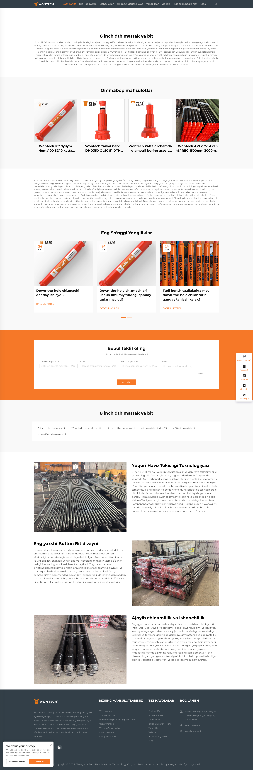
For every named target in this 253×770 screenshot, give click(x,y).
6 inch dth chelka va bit (52, 428)
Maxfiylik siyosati (189, 764)
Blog (203, 4)
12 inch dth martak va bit (86, 428)
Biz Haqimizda (88, 4)
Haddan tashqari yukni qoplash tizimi (117, 719)
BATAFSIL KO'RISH (45, 304)
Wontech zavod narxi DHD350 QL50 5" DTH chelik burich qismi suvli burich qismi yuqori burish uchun (103, 148)
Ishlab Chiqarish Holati (129, 4)
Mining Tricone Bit (108, 736)
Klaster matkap (106, 724)
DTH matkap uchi (107, 715)
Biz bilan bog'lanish (186, 4)
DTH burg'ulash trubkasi (111, 728)
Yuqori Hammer (107, 732)
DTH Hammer (106, 711)
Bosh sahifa (69, 4)
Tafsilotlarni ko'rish (55, 120)
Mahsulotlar (106, 4)
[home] (44, 4)
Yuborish (126, 382)
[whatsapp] (59, 747)
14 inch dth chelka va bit (121, 428)
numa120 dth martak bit (52, 434)
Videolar (166, 4)
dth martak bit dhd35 (154, 428)
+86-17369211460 (192, 725)
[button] (123, 317)
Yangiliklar (152, 4)
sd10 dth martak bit (184, 428)
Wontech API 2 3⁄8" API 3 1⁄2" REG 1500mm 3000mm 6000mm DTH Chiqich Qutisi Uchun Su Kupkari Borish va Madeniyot (197, 148)
